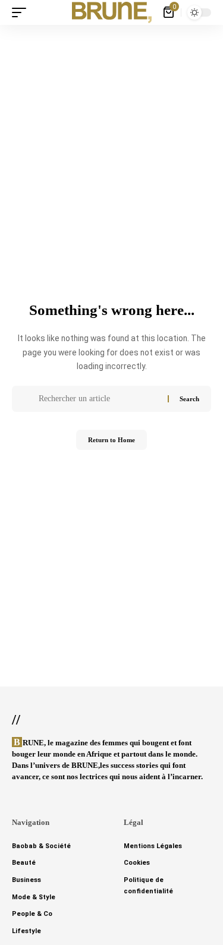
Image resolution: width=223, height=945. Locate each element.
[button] (22, 12)
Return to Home (111, 439)
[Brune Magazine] (112, 12)
